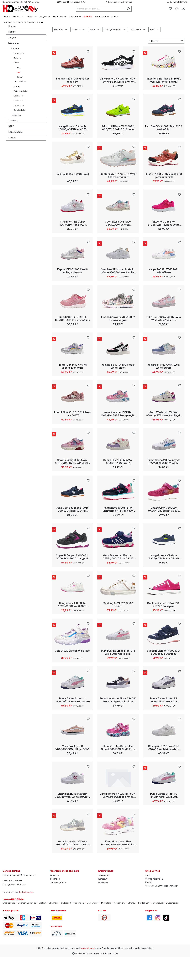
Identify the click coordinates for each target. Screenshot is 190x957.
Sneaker (17, 63)
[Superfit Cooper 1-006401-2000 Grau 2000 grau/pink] (72, 539)
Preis (152, 29)
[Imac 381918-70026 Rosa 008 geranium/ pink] (163, 158)
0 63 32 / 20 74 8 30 (30, 2)
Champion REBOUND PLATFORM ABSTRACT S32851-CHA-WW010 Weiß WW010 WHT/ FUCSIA (72, 223)
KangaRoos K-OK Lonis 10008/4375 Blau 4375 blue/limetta (72, 128)
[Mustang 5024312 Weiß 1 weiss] (118, 587)
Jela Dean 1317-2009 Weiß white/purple (163, 366)
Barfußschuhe (19, 110)
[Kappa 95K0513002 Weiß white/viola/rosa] (72, 253)
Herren (11, 31)
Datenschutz (103, 875)
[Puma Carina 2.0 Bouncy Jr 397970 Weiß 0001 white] (163, 444)
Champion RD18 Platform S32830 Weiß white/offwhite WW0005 (72, 795)
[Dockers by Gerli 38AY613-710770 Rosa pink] (163, 587)
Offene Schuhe (20, 82)
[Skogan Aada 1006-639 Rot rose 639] (72, 62)
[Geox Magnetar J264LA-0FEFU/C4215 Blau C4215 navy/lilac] (118, 539)
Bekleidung (16, 115)
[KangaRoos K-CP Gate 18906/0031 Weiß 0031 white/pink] (72, 587)
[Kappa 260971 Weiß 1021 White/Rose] (163, 253)
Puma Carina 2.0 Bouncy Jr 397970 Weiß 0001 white (164, 462)
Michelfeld (106, 903)
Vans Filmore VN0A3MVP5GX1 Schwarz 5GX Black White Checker (118, 80)
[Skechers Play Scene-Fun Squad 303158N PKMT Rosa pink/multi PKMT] (118, 730)
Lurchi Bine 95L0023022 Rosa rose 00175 (72, 414)
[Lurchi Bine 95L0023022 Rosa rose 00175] (72, 396)
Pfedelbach (143, 903)
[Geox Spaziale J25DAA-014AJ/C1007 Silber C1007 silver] (72, 825)
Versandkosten (88, 948)
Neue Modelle (15, 132)
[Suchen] (128, 9)
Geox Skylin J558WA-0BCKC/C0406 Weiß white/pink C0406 (118, 223)
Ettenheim (53, 903)
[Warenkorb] (188, 7)
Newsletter (103, 882)
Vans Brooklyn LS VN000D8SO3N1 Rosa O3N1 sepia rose (72, 748)
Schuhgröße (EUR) (113, 29)
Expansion (55, 879)
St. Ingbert (66, 903)
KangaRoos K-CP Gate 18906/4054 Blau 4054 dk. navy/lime (163, 557)
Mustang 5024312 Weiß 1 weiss (118, 605)
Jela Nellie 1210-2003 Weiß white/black (118, 366)
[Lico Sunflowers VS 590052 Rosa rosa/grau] (118, 301)
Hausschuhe (19, 105)
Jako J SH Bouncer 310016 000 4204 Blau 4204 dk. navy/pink (72, 509)
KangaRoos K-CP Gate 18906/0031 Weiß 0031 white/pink (72, 605)
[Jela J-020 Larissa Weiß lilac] (72, 635)
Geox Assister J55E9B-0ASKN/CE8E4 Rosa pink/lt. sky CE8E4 (118, 414)
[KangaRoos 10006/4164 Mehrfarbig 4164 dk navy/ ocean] (118, 492)
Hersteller (59, 29)
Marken (12, 137)
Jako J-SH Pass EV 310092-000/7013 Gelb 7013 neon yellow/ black (118, 128)
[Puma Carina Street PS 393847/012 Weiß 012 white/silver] (163, 682)
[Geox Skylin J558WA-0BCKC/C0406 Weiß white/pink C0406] (118, 205)
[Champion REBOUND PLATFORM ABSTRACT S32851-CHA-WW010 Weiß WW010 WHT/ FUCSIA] (72, 205)
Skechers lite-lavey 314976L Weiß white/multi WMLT (163, 80)
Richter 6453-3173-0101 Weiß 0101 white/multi (118, 175)
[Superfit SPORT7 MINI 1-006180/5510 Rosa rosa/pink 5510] (72, 301)
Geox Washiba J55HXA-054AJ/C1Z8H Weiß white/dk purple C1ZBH (163, 414)
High (18, 67)
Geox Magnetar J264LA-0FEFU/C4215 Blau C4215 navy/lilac (118, 557)
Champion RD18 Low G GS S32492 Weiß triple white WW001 (163, 748)
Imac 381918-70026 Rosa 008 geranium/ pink (163, 175)
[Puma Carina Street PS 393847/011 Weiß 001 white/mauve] (163, 778)
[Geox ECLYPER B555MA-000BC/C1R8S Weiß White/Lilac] (118, 444)
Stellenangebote (58, 882)
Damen (12, 26)
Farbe (93, 29)
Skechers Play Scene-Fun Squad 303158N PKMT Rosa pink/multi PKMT (118, 748)
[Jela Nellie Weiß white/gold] (72, 158)
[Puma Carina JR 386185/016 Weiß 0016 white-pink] (118, 635)
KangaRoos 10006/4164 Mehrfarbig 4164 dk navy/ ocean (118, 509)
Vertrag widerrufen (154, 879)
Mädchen (13, 43)
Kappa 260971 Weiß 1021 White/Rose (164, 271)
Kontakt (148, 882)
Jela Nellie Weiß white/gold (72, 173)
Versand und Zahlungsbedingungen (161, 886)
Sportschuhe (19, 96)
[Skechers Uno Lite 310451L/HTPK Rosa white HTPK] (163, 205)
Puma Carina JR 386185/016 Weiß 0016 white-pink (118, 652)
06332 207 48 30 (12, 880)
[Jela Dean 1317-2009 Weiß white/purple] (163, 349)
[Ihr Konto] (183, 8)
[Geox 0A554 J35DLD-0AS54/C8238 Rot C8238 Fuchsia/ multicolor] (163, 492)
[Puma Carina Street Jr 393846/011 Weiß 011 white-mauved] (72, 682)
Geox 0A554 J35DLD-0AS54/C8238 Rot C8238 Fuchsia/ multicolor (163, 509)
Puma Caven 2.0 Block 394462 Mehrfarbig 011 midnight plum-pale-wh (118, 700)
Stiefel (16, 86)
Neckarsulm (119, 903)
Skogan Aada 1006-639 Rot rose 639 (72, 80)
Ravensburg (157, 903)
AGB (147, 875)
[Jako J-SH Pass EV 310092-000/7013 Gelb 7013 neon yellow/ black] (118, 110)
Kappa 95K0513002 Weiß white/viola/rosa (72, 271)
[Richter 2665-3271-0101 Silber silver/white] (72, 349)
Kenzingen (79, 903)
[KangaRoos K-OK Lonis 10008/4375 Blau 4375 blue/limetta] (72, 110)
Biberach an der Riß (27, 903)
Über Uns (54, 875)
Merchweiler (92, 903)
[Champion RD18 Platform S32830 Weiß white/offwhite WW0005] (72, 778)
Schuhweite (136, 29)
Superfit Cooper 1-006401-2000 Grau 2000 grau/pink (72, 557)
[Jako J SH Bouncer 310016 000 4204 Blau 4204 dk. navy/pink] (72, 492)
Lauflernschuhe (20, 101)
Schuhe (15, 48)
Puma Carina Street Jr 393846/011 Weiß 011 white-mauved (72, 700)
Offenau (131, 903)
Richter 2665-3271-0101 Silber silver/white (72, 366)
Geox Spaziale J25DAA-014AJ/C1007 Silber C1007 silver (72, 843)
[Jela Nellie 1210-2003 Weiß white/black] (118, 349)
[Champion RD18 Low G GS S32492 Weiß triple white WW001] (163, 730)
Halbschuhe (19, 53)
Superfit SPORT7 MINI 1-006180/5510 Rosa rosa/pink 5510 (72, 319)
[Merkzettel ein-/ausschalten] (88, 51)
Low (18, 72)
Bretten (42, 903)
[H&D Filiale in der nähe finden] (177, 8)
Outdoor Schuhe (20, 91)
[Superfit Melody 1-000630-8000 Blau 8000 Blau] (163, 635)
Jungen (12, 37)
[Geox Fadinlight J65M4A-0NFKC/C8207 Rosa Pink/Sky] (72, 444)
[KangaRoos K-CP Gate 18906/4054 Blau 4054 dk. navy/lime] (163, 539)
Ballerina (17, 58)
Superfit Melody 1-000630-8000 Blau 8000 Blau (163, 652)
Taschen (12, 120)
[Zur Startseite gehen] (20, 8)
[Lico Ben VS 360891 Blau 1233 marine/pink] (163, 110)
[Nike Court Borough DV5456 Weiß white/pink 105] (163, 301)
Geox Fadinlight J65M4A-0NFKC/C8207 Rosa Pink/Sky (72, 462)
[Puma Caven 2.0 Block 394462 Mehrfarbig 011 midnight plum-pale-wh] (118, 682)
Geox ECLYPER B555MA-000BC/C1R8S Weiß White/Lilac (118, 462)
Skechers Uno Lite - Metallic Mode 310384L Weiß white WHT (118, 271)
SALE (11, 126)
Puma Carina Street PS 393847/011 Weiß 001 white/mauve (163, 795)
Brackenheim (9, 903)
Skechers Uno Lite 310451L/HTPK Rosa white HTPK (164, 223)
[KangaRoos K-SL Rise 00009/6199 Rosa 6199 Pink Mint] (118, 825)
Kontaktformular (26, 892)
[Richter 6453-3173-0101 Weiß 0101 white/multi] (118, 158)
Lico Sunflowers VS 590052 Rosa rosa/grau (118, 319)
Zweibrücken (172, 903)
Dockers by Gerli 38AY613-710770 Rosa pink (163, 605)
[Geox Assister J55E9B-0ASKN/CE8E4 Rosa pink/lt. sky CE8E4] (118, 396)
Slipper (20, 77)
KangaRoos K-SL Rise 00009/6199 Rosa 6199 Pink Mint (118, 843)
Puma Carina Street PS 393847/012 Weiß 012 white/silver (163, 700)
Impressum (103, 879)
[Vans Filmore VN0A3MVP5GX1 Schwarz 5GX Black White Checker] (118, 62)
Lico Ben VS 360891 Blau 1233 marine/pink (163, 128)
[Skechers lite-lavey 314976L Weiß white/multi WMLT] (163, 62)
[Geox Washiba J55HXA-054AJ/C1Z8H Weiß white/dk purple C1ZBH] (163, 396)
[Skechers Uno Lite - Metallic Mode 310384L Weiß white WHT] (118, 253)
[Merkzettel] (170, 8)
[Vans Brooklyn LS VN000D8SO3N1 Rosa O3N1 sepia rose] (72, 730)
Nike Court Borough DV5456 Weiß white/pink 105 (164, 319)
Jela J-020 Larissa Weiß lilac (72, 650)
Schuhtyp (77, 29)
